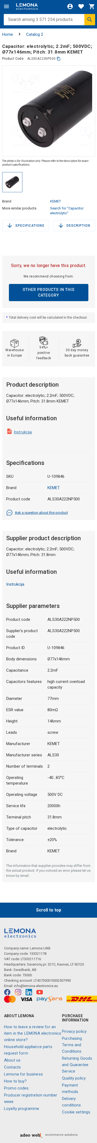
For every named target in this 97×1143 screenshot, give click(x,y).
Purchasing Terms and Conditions (72, 1045)
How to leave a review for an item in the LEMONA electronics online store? (32, 1033)
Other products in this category (49, 292)
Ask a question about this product (41, 513)
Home (7, 34)
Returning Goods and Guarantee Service (77, 1065)
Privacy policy (74, 1031)
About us (12, 1060)
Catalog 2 (34, 34)
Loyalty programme (21, 1108)
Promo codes (16, 1088)
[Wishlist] (81, 6)
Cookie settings (76, 1112)
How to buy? (15, 1081)
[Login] (70, 6)
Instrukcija (23, 432)
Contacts (12, 1067)
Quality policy (74, 1078)
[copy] (58, 58)
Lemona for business (23, 1074)
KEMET (55, 201)
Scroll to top (48, 910)
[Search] (89, 19)
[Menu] (6, 6)
